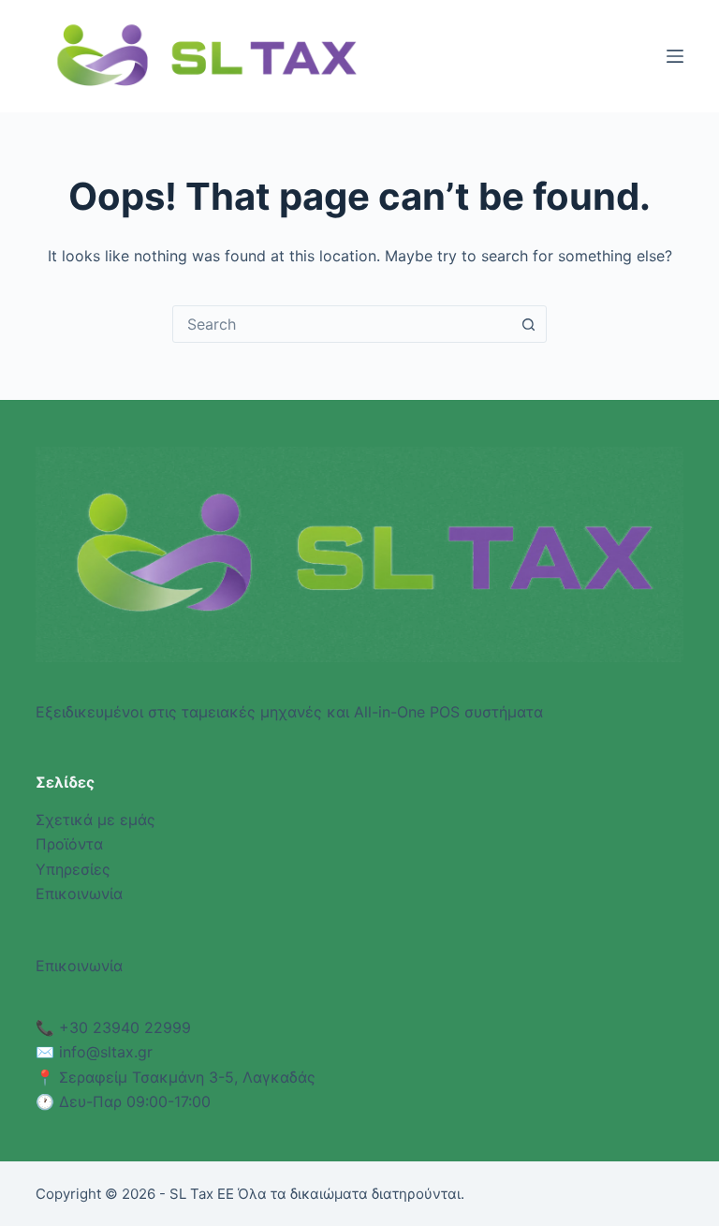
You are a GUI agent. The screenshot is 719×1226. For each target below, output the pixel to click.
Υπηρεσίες (73, 869)
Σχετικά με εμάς (95, 819)
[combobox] (341, 324)
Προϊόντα (69, 844)
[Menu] (675, 56)
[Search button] (528, 324)
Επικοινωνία (79, 893)
